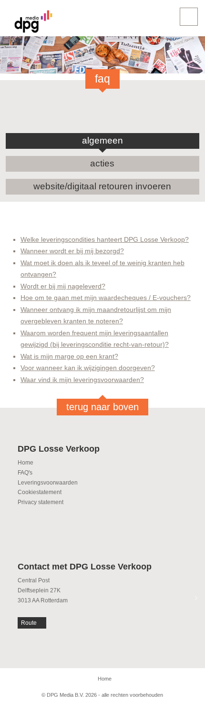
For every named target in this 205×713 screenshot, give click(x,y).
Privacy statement (40, 502)
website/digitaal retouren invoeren (102, 186)
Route (29, 623)
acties (102, 163)
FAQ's (25, 472)
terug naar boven (102, 407)
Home (25, 462)
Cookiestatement (40, 492)
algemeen (102, 140)
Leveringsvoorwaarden (48, 482)
